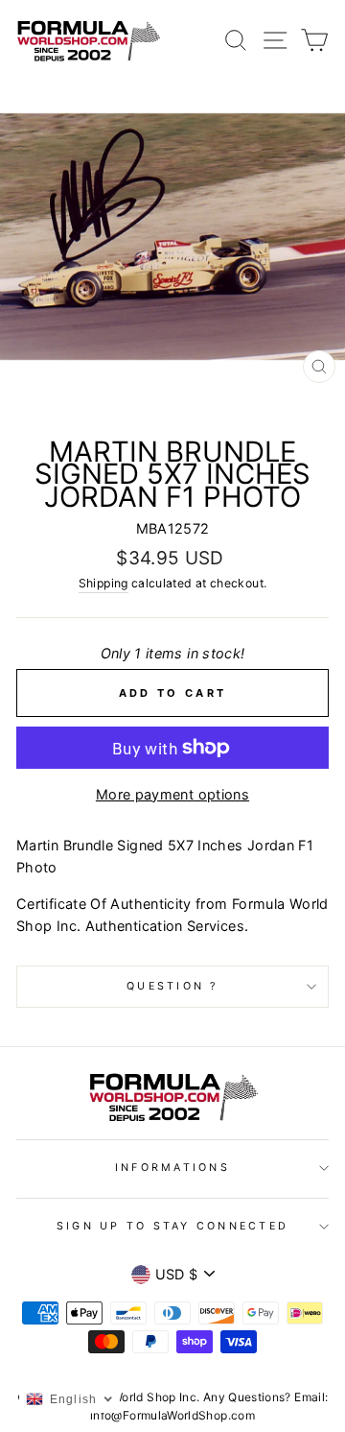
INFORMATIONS (172, 1167)
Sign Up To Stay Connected (172, 1226)
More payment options (172, 794)
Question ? (172, 986)
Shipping (103, 583)
